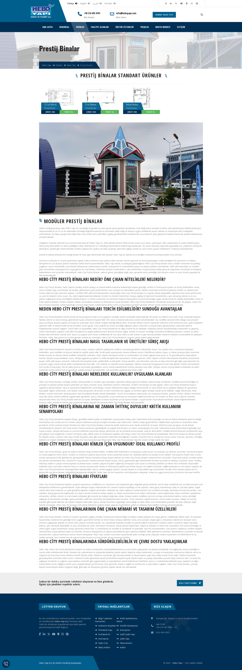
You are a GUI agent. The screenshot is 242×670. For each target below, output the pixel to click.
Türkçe (70, 3)
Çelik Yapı (124, 638)
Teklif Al (68, 112)
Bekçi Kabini (104, 647)
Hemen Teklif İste (164, 14)
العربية (95, 3)
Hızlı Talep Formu (188, 583)
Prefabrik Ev (104, 634)
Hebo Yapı (177, 663)
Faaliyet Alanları (100, 27)
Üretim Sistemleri (125, 27)
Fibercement (126, 643)
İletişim (181, 27)
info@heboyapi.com (126, 13)
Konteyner (125, 630)
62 (176, 627)
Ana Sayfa (47, 27)
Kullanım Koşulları (107, 625)
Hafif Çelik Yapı (127, 634)
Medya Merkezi (162, 27)
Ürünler (80, 27)
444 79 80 (160, 624)
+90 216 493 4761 (92, 13)
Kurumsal (64, 27)
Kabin (123, 647)
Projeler (144, 27)
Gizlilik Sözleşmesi (129, 625)
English (83, 3)
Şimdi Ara (50, 112)
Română (108, 3)
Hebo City (103, 643)
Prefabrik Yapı (105, 630)
